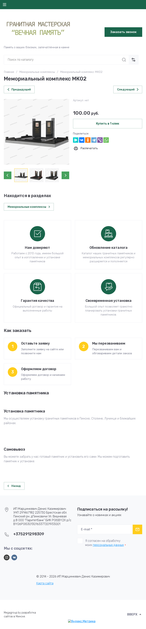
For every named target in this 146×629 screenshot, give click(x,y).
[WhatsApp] (106, 140)
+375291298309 (28, 534)
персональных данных (108, 545)
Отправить (137, 529)
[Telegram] (94, 140)
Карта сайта (44, 583)
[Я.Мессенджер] (75, 140)
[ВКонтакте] (81, 140)
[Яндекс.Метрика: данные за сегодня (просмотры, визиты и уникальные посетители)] (81, 621)
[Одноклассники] (87, 140)
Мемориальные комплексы (37, 72)
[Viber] (100, 140)
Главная (9, 72)
